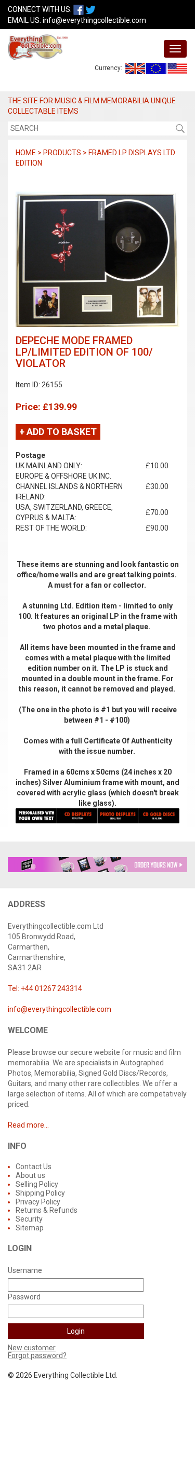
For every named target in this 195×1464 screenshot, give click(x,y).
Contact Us (33, 1166)
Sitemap (30, 1228)
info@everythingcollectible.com (94, 20)
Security (29, 1219)
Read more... (28, 1125)
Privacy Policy (38, 1202)
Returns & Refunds (46, 1210)
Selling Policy (37, 1184)
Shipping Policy (40, 1193)
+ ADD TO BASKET (58, 431)
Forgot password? (37, 1355)
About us (30, 1175)
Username (25, 1270)
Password (24, 1297)
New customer (32, 1348)
